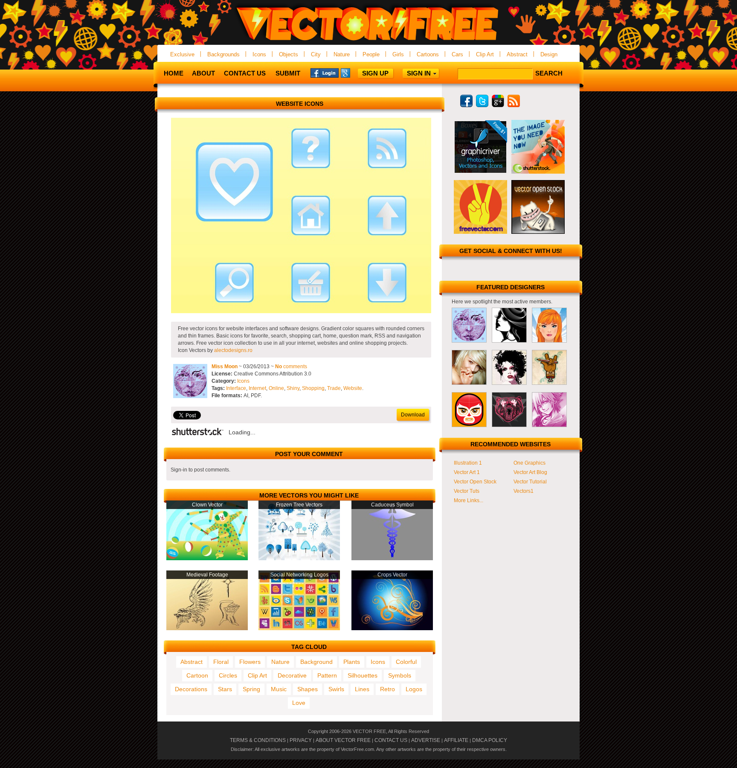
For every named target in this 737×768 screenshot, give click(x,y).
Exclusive (182, 54)
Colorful (406, 661)
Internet (257, 388)
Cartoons (428, 54)
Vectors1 (524, 491)
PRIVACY (301, 740)
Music (279, 689)
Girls (398, 54)
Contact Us (245, 73)
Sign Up (375, 73)
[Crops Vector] (392, 628)
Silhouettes (362, 675)
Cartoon (197, 675)
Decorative (292, 675)
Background (316, 661)
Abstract (517, 54)
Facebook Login (324, 72)
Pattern (327, 675)
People (371, 54)
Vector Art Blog (530, 472)
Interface (236, 388)
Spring (251, 689)
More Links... (468, 500)
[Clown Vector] (207, 558)
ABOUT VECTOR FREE (343, 740)
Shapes (307, 689)
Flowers (250, 661)
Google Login (355, 72)
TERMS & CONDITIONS (258, 740)
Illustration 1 (468, 463)
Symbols (399, 675)
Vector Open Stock (475, 482)
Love (298, 702)
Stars (225, 689)
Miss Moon (225, 366)
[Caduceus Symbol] (392, 558)
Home (173, 73)
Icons (259, 54)
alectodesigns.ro (233, 350)
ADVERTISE (425, 740)
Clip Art (485, 54)
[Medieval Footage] (207, 628)
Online (276, 388)
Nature (342, 54)
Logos (414, 689)
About (203, 73)
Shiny (293, 388)
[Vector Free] (368, 41)
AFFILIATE (456, 740)
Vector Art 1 (467, 472)
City (316, 54)
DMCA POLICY (489, 740)
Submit (288, 73)
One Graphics (529, 463)
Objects (288, 54)
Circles (228, 675)
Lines (362, 689)
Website (352, 388)
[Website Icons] (301, 311)
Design (548, 54)
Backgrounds (223, 54)
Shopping (313, 388)
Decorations (191, 689)
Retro (387, 689)
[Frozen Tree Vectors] (299, 558)
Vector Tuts (466, 491)
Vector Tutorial (530, 482)
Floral (221, 661)
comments (291, 366)
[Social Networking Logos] (299, 628)
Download (413, 415)
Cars (457, 54)
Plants (351, 661)
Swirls (336, 689)
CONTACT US (390, 740)
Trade (334, 388)
